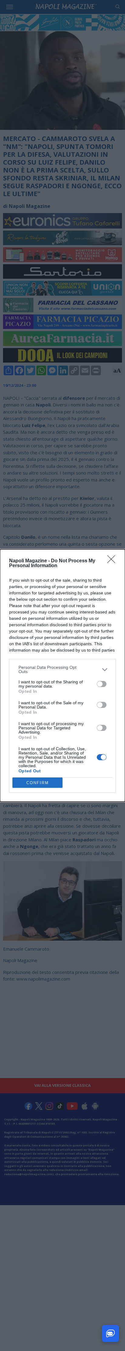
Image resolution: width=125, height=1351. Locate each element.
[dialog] (62, 675)
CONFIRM (37, 783)
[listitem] (62, 669)
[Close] (113, 561)
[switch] (101, 684)
